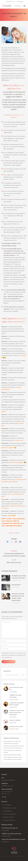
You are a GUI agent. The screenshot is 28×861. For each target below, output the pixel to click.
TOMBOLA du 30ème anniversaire (15, 696)
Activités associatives (9, 814)
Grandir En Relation (15, 720)
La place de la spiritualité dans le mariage (16, 704)
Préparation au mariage (10, 808)
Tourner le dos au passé (16, 726)
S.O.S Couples (7, 805)
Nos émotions (16, 585)
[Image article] (6, 578)
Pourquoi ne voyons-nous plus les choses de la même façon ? (16, 712)
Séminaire (5, 28)
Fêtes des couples (16, 755)
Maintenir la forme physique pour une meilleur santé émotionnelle (18, 597)
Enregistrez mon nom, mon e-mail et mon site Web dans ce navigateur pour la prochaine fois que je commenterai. (14, 655)
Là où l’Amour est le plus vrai (16, 688)
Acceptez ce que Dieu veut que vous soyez (19, 577)
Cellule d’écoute (7, 811)
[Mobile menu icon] (24, 5)
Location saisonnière (9, 820)
